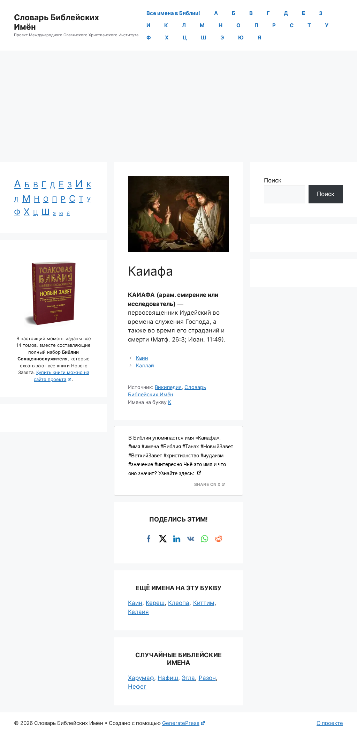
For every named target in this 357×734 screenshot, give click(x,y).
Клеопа (178, 602)
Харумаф (141, 677)
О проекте (330, 723)
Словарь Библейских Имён (56, 22)
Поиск (272, 180)
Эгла (188, 677)
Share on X (207, 484)
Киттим (203, 602)
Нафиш (168, 677)
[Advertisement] (178, 103)
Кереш (155, 602)
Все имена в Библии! (173, 13)
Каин (142, 358)
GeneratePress (180, 723)
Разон (207, 677)
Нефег (137, 686)
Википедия (168, 387)
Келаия (138, 611)
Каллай (145, 365)
